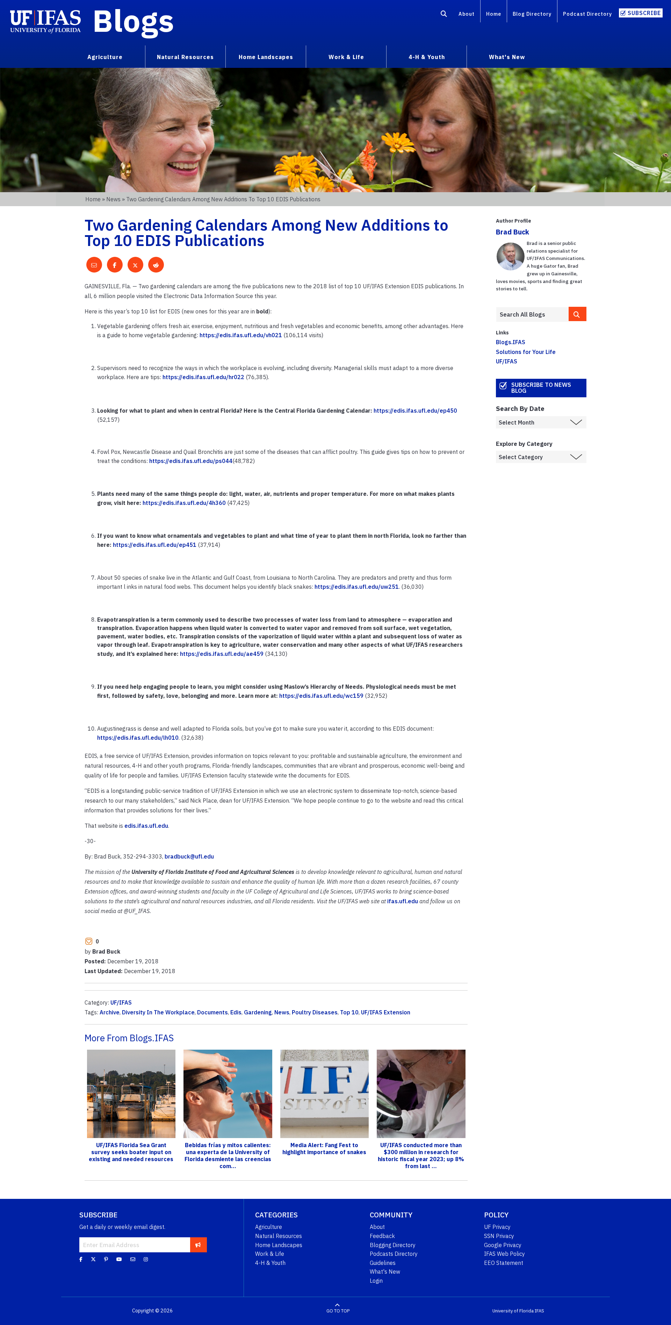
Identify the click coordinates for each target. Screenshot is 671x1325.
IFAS (539, 1311)
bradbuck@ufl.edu (189, 856)
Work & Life (269, 1253)
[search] (578, 314)
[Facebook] (80, 1259)
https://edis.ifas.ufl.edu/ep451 (154, 544)
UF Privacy (497, 1226)
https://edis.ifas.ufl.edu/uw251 (357, 586)
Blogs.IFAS (510, 342)
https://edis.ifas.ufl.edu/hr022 (203, 377)
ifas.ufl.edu (402, 901)
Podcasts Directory (394, 1253)
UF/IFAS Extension (385, 1012)
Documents (212, 1012)
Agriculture (268, 1226)
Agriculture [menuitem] (105, 56)
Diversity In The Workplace (158, 1012)
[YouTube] (119, 1259)
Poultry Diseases (315, 1012)
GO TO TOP (337, 1311)
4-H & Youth (270, 1262)
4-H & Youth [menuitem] (427, 56)
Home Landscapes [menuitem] (266, 56)
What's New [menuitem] (507, 56)
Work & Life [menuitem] (346, 56)
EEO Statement (503, 1262)
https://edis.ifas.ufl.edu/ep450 (415, 410)
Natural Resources (278, 1235)
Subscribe (644, 12)
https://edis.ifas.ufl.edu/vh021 (241, 335)
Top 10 (349, 1012)
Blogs (133, 20)
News (113, 199)
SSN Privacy (499, 1235)
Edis (235, 1012)
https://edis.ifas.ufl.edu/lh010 (138, 737)
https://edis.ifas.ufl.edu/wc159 (321, 695)
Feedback (382, 1235)
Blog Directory (532, 13)
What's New (385, 1271)
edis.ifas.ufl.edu (146, 825)
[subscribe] (198, 1244)
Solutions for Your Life (526, 351)
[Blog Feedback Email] (132, 1259)
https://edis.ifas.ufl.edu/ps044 (190, 460)
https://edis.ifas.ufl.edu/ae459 (222, 653)
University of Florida (513, 1311)
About (467, 13)
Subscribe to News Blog (541, 387)
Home (493, 13)
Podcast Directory (587, 13)
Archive (110, 1012)
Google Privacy (502, 1244)
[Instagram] (146, 1259)
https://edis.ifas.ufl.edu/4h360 (184, 502)
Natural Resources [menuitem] (185, 56)
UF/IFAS (121, 1002)
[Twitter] (93, 1259)
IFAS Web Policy (504, 1253)
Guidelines (383, 1262)
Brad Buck (512, 231)
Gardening (258, 1012)
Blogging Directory (393, 1244)
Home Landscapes (278, 1244)
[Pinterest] (106, 1259)
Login (376, 1280)
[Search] (444, 15)
